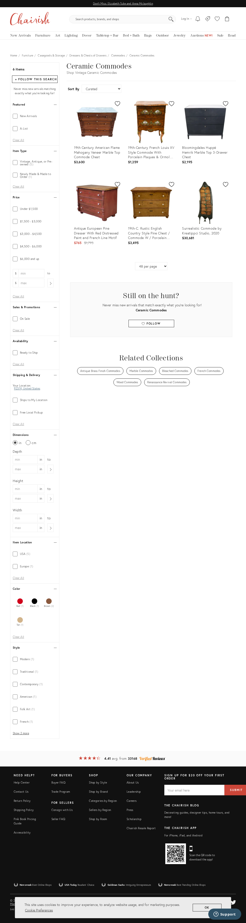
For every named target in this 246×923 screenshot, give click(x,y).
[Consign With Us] (208, 19)
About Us (133, 782)
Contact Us (21, 791)
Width (17, 510)
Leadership (134, 791)
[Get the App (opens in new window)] (175, 853)
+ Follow (36, 79)
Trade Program (60, 791)
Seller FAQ (58, 819)
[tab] (35, 116)
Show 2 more (21, 733)
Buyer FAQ (58, 782)
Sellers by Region (100, 810)
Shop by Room (98, 819)
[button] (217, 19)
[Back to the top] (236, 898)
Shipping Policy (24, 810)
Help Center (22, 782)
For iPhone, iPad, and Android (183, 835)
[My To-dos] (198, 19)
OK (207, 907)
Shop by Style (98, 782)
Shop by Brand (98, 791)
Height (18, 480)
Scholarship (134, 819)
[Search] (171, 19)
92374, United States (27, 388)
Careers (132, 801)
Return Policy (22, 801)
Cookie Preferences (39, 910)
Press (130, 810)
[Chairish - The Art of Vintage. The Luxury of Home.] (30, 19)
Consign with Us (62, 810)
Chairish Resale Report (141, 828)
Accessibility (22, 832)
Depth (17, 451)
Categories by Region (103, 801)
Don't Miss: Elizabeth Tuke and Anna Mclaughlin (123, 3)
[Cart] (227, 19)
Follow (153, 323)
